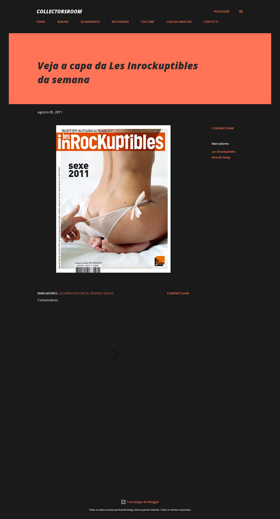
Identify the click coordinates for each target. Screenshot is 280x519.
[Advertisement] (107, 437)
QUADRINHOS (90, 22)
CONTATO (211, 22)
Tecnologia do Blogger (142, 502)
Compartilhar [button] (223, 128)
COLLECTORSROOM (59, 11)
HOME (41, 22)
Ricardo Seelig (221, 157)
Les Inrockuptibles (223, 152)
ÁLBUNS (62, 22)
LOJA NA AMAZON (178, 22)
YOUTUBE (147, 22)
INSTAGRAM (120, 22)
